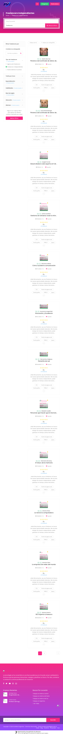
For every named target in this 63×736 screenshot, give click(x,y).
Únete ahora (55, 4)
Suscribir (53, 720)
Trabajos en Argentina (39, 701)
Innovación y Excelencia (44, 313)
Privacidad (53, 728)
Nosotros (46, 728)
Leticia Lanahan (46, 214)
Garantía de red (44, 361)
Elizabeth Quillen (46, 411)
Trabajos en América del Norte (41, 696)
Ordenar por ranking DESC (48, 42)
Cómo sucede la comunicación (43, 265)
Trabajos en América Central (40, 693)
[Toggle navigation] (37, 3)
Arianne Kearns (46, 612)
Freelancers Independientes (15, 67)
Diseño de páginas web (46, 84)
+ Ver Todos (36, 703)
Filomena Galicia (46, 263)
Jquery (52, 87)
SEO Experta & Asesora (44, 614)
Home (7, 15)
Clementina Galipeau (46, 359)
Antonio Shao (46, 511)
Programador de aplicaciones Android (15, 695)
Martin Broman (46, 59)
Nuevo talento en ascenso (14, 69)
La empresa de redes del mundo (44, 564)
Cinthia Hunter (12, 699)
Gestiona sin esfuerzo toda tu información (46, 216)
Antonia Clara (46, 562)
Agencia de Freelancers (13, 64)
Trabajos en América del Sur (40, 698)
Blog (41, 728)
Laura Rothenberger (46, 111)
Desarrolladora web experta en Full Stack (45, 164)
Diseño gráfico (36, 87)
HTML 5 (45, 87)
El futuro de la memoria (43, 463)
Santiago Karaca (13, 693)
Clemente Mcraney (46, 461)
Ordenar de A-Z (33, 42)
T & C (58, 728)
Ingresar (45, 4)
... (43, 90)
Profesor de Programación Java (15, 701)
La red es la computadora (43, 513)
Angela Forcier (46, 162)
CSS (36, 84)
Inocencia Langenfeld (46, 311)
